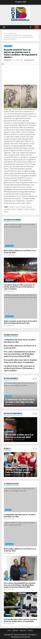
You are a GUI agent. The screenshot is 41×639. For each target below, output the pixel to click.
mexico (14, 209)
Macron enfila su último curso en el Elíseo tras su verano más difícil (20, 235)
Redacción (8, 60)
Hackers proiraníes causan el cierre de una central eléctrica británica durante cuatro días (20, 306)
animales (11, 207)
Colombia (8, 396)
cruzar (18, 207)
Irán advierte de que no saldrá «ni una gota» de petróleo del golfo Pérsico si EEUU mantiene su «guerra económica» (20, 270)
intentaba (7, 209)
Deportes (8, 464)
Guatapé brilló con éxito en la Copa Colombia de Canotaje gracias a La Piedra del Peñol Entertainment (19, 470)
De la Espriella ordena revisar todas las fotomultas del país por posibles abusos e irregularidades (20, 361)
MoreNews (15, 637)
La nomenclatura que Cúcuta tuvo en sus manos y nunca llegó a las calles (19, 400)
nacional (26, 209)
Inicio (9, 630)
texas (6, 211)
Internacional (8, 46)
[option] (20, 394)
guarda (29, 207)
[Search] (30, 27)
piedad (32, 209)
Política (30, 630)
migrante (19, 209)
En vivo (36, 27)
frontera (23, 207)
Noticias (15, 630)
